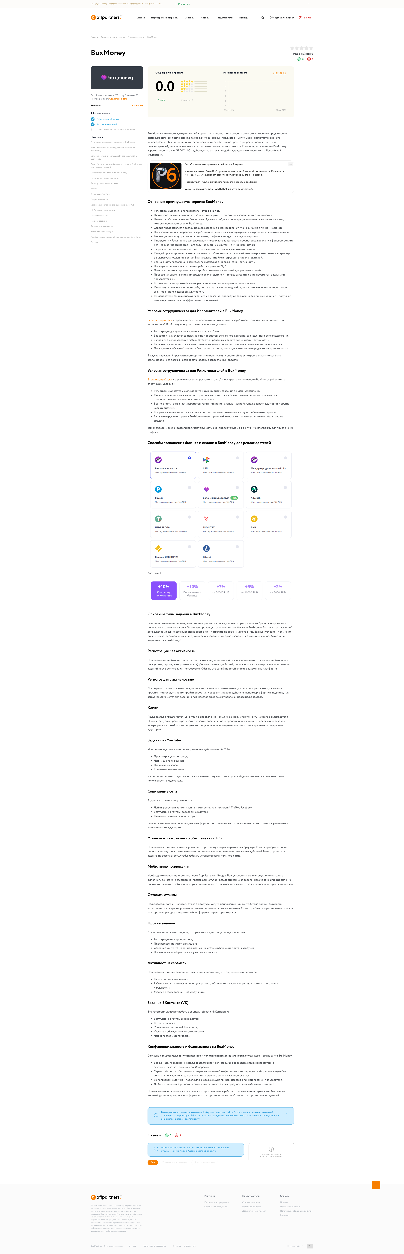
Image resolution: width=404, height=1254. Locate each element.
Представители (224, 18)
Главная (141, 18)
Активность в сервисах (102, 226)
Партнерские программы (164, 18)
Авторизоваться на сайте (202, 1151)
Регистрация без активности (105, 178)
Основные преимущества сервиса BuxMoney (113, 142)
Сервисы (189, 18)
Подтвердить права (251, 1206)
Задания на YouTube (100, 194)
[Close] (286, 1113)
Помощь (243, 18)
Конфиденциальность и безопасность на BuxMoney (116, 237)
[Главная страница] (107, 19)
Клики (94, 189)
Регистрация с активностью (104, 183)
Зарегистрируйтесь (160, 320)
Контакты (284, 1215)
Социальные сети (118, 99)
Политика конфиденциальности (296, 1211)
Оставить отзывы (99, 215)
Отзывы (94, 242)
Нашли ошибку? (295, 1246)
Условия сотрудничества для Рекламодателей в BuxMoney (114, 158)
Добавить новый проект (254, 1211)
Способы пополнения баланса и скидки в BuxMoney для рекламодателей (116, 166)
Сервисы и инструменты (216, 1206)
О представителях (251, 1202)
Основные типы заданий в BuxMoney (109, 172)
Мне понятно (184, 4)
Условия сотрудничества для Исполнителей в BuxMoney (113, 149)
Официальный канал (107, 119)
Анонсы (205, 18)
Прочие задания (99, 221)
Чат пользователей (107, 124)
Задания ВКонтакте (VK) (102, 231)
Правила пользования (291, 1206)
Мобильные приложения (103, 210)
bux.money (137, 105)
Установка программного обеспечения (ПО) (112, 205)
